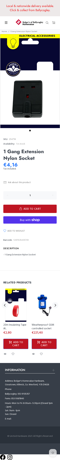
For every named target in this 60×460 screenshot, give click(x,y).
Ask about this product (19, 182)
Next (55, 305)
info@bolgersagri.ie (22, 419)
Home (4, 31)
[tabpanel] (30, 81)
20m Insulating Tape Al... (14, 327)
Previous (5, 305)
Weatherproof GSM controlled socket (43, 327)
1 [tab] (30, 130)
